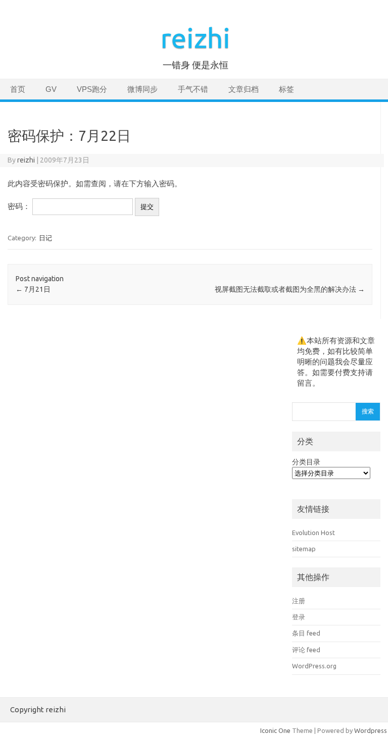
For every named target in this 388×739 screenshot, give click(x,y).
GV (51, 89)
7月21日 (33, 289)
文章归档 (243, 89)
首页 (17, 89)
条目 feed (306, 633)
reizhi (195, 37)
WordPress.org (314, 665)
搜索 (368, 411)
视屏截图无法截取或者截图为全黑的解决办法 (290, 289)
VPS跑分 (92, 89)
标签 (286, 89)
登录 (298, 616)
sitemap (304, 548)
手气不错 (193, 89)
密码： (20, 206)
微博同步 (142, 89)
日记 (45, 237)
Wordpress (370, 730)
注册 (298, 600)
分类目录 (306, 462)
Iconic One (275, 730)
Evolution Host (313, 532)
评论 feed (306, 649)
